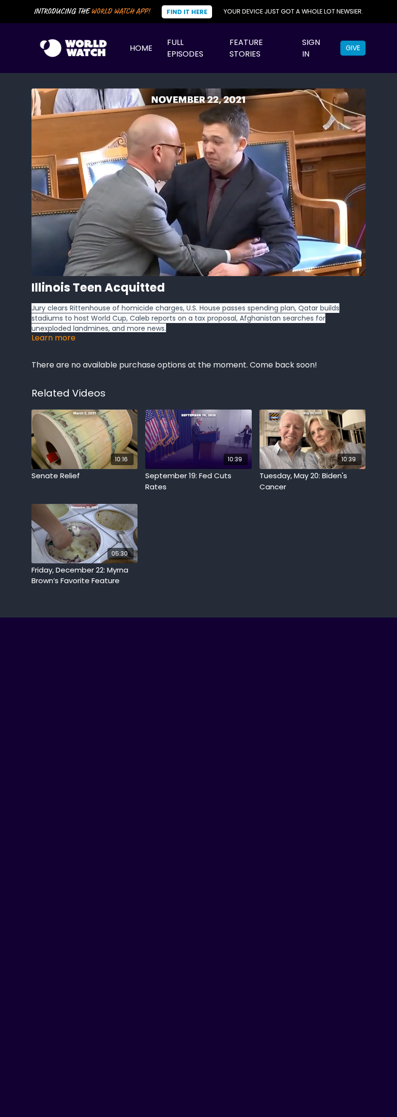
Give (353, 48)
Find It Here (187, 12)
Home (141, 48)
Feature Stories (246, 48)
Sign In (311, 48)
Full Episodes (185, 48)
